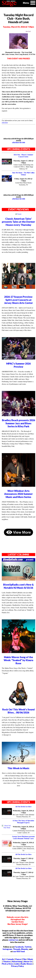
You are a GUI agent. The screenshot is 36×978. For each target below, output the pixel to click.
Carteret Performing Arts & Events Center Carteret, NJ (23, 832)
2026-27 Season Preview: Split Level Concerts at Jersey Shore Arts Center (18, 299)
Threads (16, 949)
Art (3, 959)
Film (24, 959)
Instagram (7, 949)
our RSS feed (19, 951)
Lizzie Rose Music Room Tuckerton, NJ (23, 184)
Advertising (17, 961)
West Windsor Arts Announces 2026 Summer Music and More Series (18, 493)
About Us (28, 961)
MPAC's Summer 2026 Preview (18, 365)
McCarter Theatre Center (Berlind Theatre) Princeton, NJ (23, 816)
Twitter (27, 947)
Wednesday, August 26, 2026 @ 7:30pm (23, 812)
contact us (13, 940)
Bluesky (24, 949)
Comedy (10, 959)
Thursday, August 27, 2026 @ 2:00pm (23, 859)
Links (17, 964)
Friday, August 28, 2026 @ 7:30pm (23, 180)
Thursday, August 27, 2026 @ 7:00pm (23, 162)
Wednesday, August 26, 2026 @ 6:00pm (23, 828)
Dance (18, 959)
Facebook (19, 947)
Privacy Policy (17, 966)
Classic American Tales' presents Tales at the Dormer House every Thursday (18, 221)
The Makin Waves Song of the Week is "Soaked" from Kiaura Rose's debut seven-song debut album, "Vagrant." (18, 670)
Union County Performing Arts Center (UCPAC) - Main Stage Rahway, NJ (23, 167)
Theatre (6, 961)
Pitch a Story (8, 964)
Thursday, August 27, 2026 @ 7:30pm (23, 873)
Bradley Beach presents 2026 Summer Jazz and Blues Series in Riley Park (18, 423)
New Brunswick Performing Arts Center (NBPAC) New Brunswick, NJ (23, 849)
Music (30, 959)
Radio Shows (26, 964)
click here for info (18, 142)
